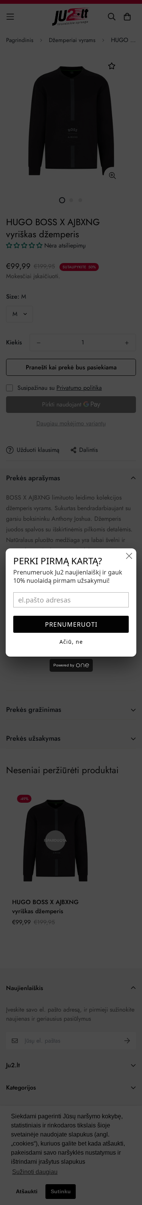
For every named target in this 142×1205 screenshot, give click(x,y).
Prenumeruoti (71, 624)
